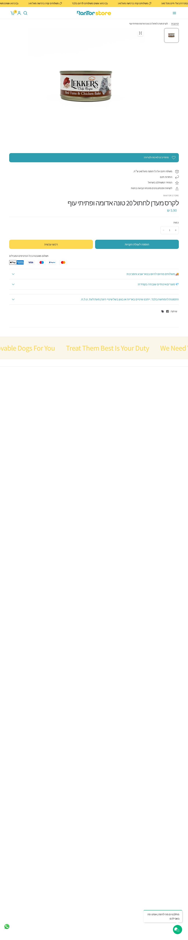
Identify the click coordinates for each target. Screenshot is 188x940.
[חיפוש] (25, 13)
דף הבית (175, 23)
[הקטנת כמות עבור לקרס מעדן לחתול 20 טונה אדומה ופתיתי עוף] (164, 230)
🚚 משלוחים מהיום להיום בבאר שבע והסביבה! (152, 274)
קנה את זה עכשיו (51, 244)
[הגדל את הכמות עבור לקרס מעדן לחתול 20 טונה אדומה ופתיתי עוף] (176, 230)
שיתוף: (173, 311)
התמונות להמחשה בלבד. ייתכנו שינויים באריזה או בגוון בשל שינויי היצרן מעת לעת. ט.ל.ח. (130, 299)
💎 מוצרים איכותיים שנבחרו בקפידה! (158, 284)
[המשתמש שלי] (19, 13)
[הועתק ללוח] (162, 311)
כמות (176, 222)
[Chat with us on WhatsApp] (7, 926)
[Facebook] (167, 311)
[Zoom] (140, 33)
